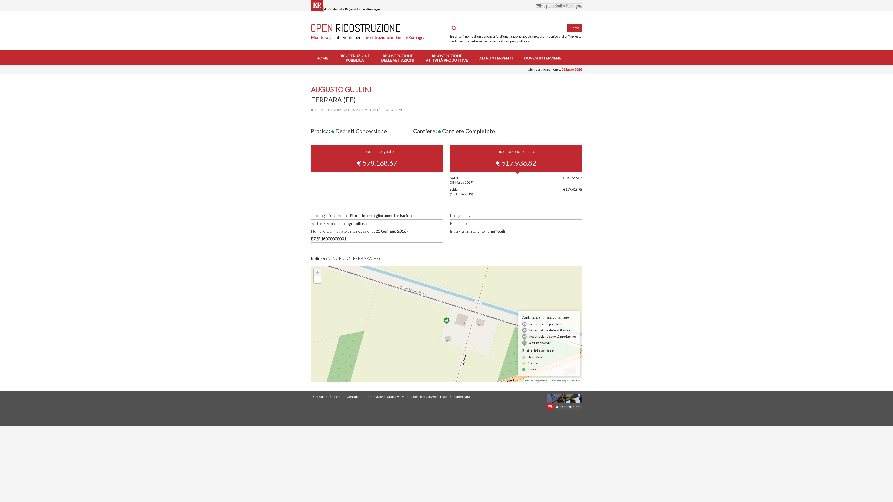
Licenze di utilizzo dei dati (429, 397)
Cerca (574, 28)
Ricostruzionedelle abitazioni (397, 57)
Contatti (353, 397)
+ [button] (317, 272)
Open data (462, 397)
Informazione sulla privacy (385, 397)
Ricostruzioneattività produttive (447, 57)
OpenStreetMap (557, 380)
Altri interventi (496, 58)
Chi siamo (320, 397)
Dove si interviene (542, 58)
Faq (337, 397)
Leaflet (529, 380)
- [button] (317, 279)
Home (322, 58)
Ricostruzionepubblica (355, 57)
